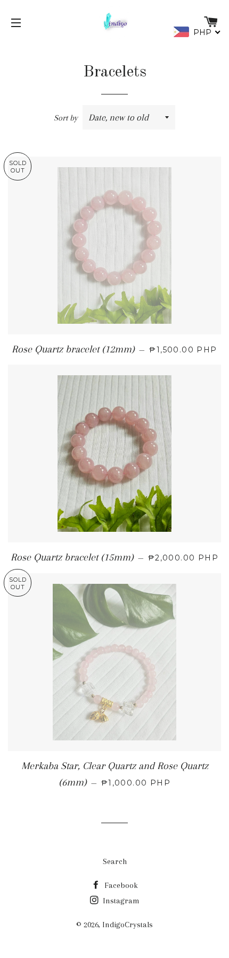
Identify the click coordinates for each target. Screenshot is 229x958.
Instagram (120, 900)
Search (115, 861)
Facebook (120, 885)
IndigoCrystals (127, 924)
